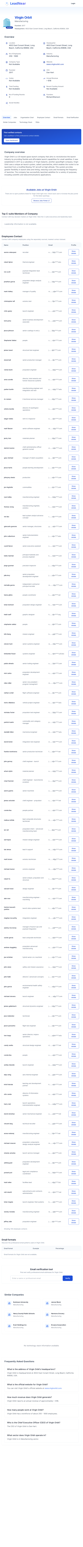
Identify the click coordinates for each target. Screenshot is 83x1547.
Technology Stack (25, 122)
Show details (73, 252)
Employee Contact (43, 117)
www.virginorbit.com (55, 64)
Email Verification (73, 117)
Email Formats (58, 117)
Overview (6, 117)
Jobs (15, 117)
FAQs (37, 122)
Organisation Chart (27, 117)
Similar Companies (9, 122)
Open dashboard (12, 140)
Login (73, 3)
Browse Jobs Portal (40, 201)
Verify (67, 1278)
